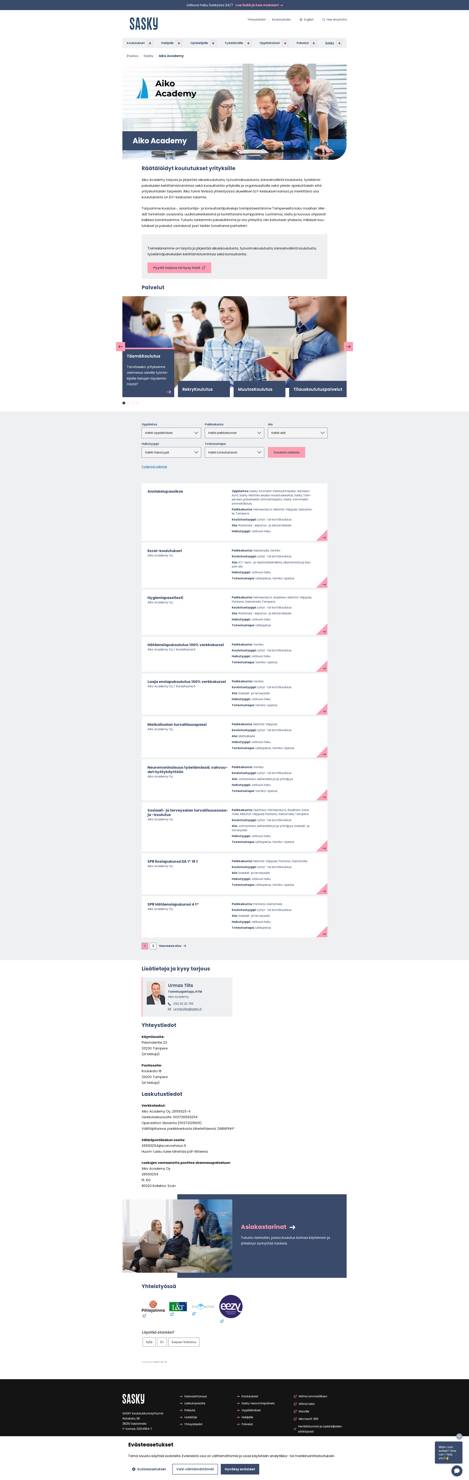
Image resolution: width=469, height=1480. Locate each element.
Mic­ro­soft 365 (308, 1419)
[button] (149, 1342)
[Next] (348, 346)
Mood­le (304, 1411)
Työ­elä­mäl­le (234, 43)
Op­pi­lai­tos (149, 424)
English (309, 19)
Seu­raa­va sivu (170, 946)
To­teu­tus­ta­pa (215, 444)
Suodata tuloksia (286, 452)
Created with (153, 1362)
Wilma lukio (307, 1404)
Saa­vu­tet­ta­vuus (195, 1396)
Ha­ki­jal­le (167, 43)
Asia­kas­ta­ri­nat (264, 1227)
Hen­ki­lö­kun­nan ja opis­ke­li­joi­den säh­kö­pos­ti (320, 1429)
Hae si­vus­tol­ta (336, 19)
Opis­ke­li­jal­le (199, 43)
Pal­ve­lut (303, 43)
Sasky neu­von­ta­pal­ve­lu (258, 1403)
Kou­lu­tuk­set (136, 43)
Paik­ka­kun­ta (214, 424)
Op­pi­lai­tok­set (270, 43)
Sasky (329, 43)
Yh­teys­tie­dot (257, 19)
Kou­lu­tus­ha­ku (281, 19)
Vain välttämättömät (195, 1469)
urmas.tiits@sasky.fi (187, 1009)
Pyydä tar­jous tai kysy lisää (176, 267)
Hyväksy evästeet (240, 1469)
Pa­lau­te (189, 1410)
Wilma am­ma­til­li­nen (313, 1396)
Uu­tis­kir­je (190, 1417)
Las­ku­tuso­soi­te (194, 1403)
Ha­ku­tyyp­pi (150, 444)
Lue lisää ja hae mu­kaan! (258, 5)
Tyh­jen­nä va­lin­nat (154, 467)
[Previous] (120, 346)
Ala (270, 424)
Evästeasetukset (151, 1469)
